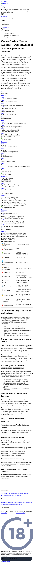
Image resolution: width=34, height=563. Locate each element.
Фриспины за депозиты (13, 495)
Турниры (26, 493)
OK (2, 14)
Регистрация (5, 27)
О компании (4, 493)
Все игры (4, 95)
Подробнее (4, 16)
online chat (4, 513)
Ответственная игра (19, 502)
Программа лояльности (16, 493)
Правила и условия (7, 502)
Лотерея (3, 495)
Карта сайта (18, 504)
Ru (3, 6)
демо (2, 97)
